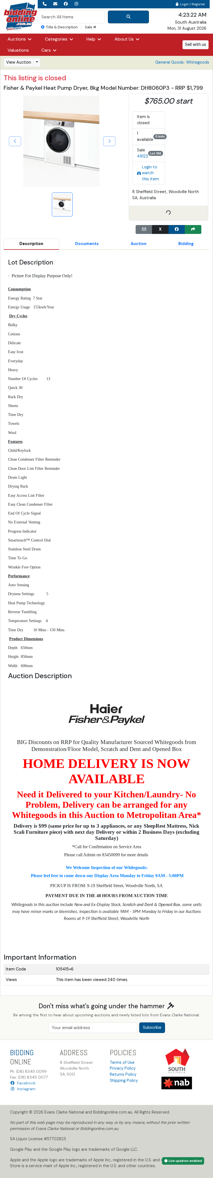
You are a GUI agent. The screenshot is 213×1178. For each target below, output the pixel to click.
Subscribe (152, 1027)
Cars (46, 50)
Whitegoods (197, 62)
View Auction (18, 62)
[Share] (193, 229)
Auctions (17, 39)
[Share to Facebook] (176, 229)
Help (92, 39)
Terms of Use (122, 1062)
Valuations (18, 50)
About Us (125, 39)
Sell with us (195, 44)
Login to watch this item (150, 172)
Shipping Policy (124, 1080)
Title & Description (62, 27)
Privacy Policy (123, 1068)
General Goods (169, 62)
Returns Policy (123, 1074)
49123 (142, 156)
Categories (57, 39)
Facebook (25, 1082)
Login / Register (192, 4)
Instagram (25, 1088)
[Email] (144, 229)
